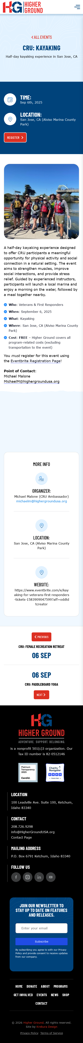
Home (19, 986)
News (54, 995)
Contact (41, 1003)
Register (13, 137)
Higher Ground (33, 1022)
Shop (65, 995)
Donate (32, 986)
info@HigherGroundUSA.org (33, 832)
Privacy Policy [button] (29, 1033)
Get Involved (23, 995)
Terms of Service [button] (51, 1033)
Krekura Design (46, 1026)
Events (42, 995)
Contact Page (21, 837)
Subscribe (41, 941)
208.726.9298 (22, 826)
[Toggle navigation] (77, 7)
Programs (61, 986)
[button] (16, 877)
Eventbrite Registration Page (35, 361)
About (45, 986)
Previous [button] (43, 637)
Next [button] (40, 694)
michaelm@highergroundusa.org (41, 501)
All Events (42, 36)
